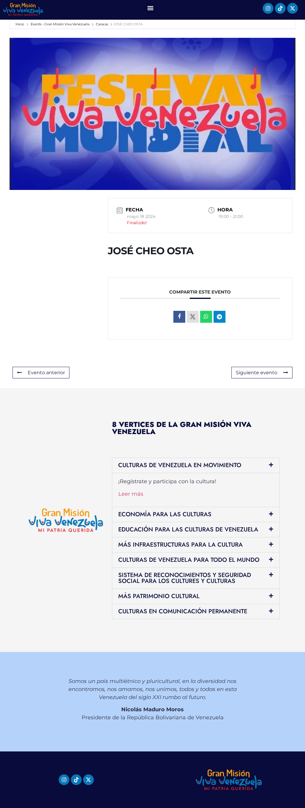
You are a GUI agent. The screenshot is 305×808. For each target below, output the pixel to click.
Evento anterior (46, 372)
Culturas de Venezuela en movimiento (179, 465)
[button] (150, 8)
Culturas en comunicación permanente (182, 611)
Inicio (20, 24)
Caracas (102, 24)
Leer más (130, 494)
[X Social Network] (193, 317)
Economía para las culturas (164, 514)
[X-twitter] (292, 8)
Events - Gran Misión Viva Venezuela (60, 24)
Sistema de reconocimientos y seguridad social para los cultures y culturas (184, 578)
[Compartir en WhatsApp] (206, 317)
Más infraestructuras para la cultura (180, 544)
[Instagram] (268, 8)
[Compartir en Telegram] (219, 317)
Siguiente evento (256, 372)
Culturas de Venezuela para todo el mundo (188, 560)
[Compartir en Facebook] (179, 317)
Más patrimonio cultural (159, 596)
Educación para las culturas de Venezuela (188, 529)
